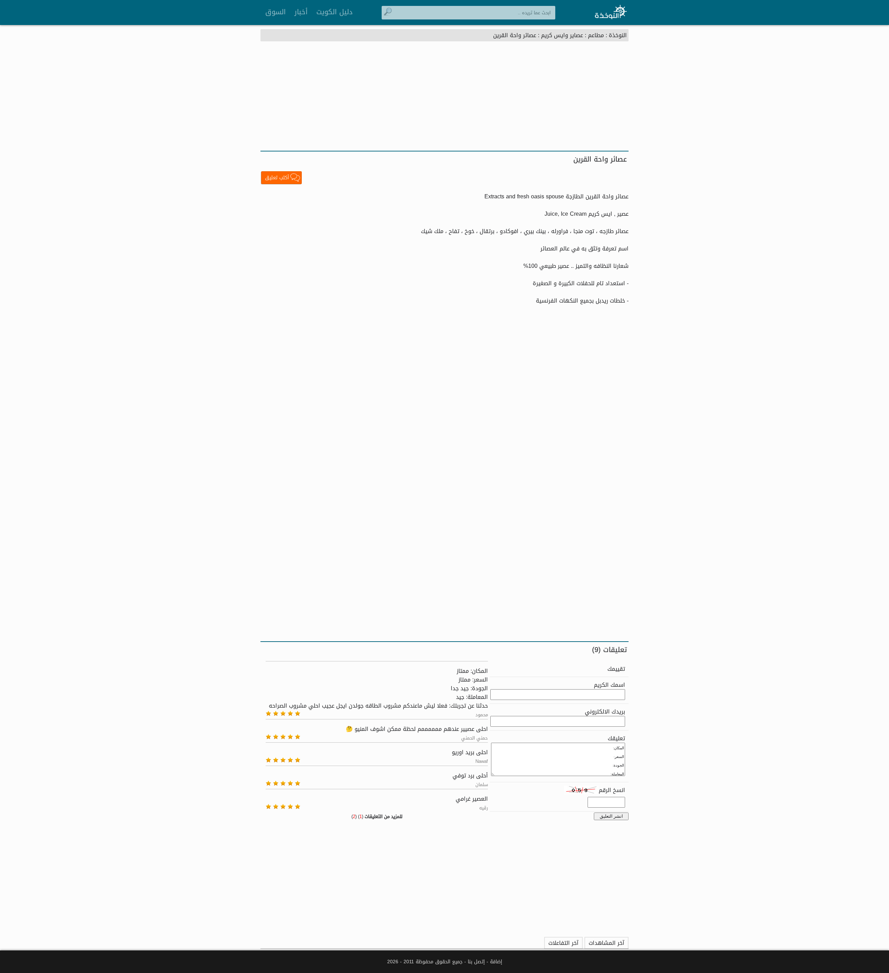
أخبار (301, 11)
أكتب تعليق (277, 177)
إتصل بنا (476, 961)
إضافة (496, 961)
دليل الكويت (334, 11)
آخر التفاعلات (563, 943)
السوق (275, 11)
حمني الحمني (474, 738)
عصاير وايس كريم (562, 35)
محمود (481, 714)
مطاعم (596, 35)
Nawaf (481, 761)
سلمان (481, 784)
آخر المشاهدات (606, 943)
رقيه (483, 807)
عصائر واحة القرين (514, 35)
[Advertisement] (444, 98)
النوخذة (618, 35)
